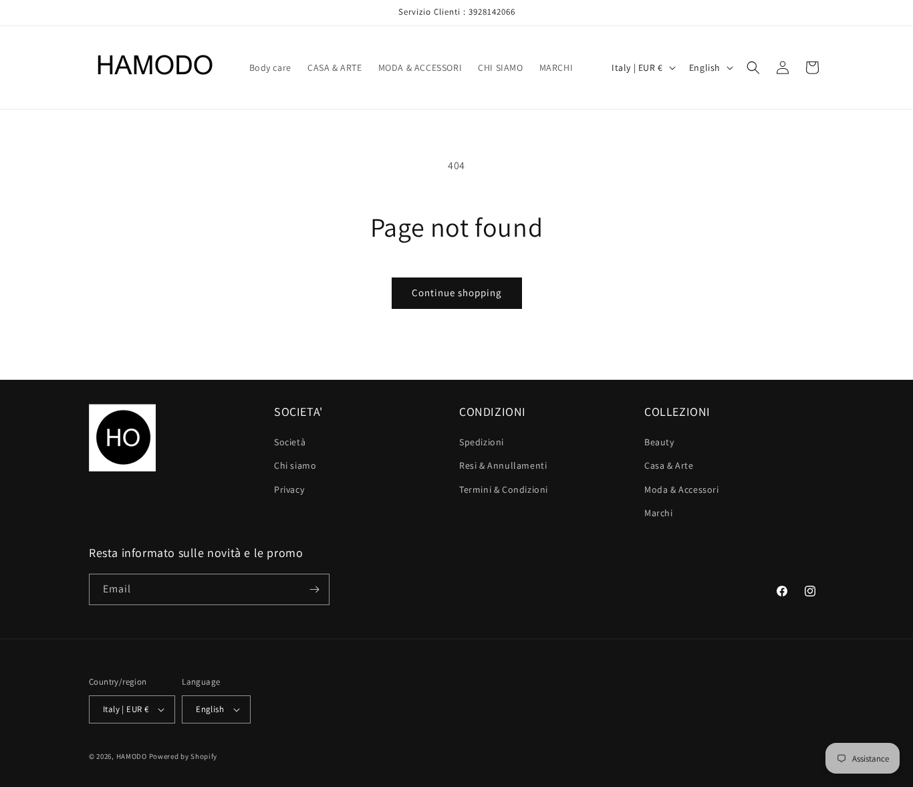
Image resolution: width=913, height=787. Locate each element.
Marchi (658, 513)
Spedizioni (481, 442)
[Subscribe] (314, 589)
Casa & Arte (669, 465)
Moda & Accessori (681, 489)
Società (289, 442)
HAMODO (131, 756)
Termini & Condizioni (503, 489)
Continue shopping (457, 292)
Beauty (659, 442)
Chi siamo (295, 465)
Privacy (289, 489)
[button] (753, 67)
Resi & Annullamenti (503, 465)
